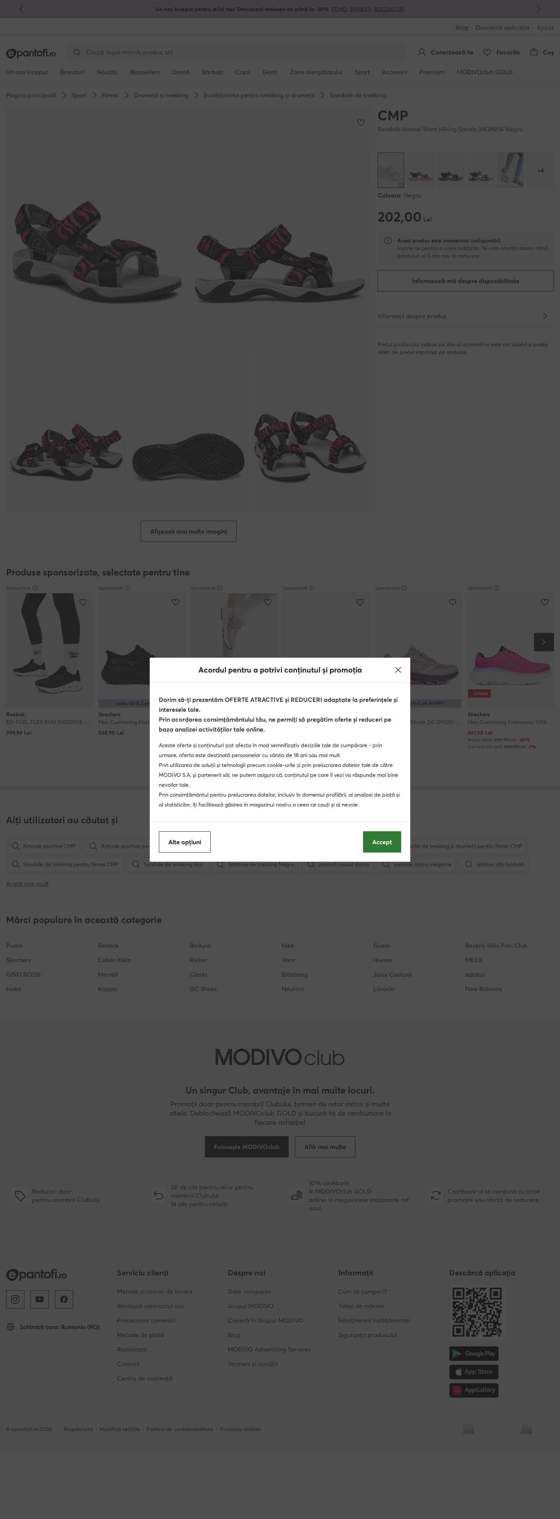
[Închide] (398, 670)
